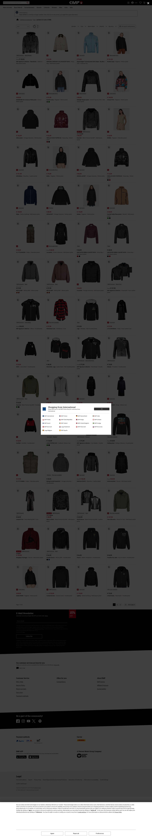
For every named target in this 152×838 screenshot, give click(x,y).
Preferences (100, 833)
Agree (52, 833)
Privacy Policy (118, 812)
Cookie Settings (82, 812)
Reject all (76, 833)
